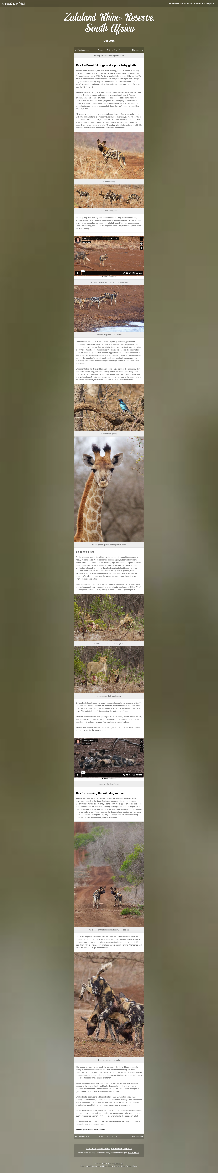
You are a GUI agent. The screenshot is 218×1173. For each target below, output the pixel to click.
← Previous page (82, 50)
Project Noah (119, 1166)
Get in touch (133, 1152)
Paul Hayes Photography (91, 1166)
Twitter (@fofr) (131, 1166)
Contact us (118, 1163)
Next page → (137, 50)
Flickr (104, 1166)
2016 (112, 40)
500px (110, 1166)
